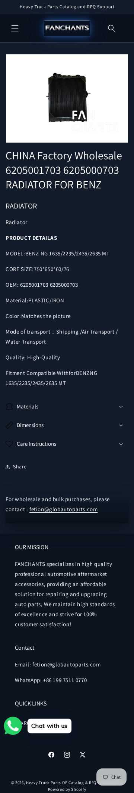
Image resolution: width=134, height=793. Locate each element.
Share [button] (20, 466)
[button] (15, 28)
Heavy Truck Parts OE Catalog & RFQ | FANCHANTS (74, 782)
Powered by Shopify (67, 789)
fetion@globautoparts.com (63, 509)
